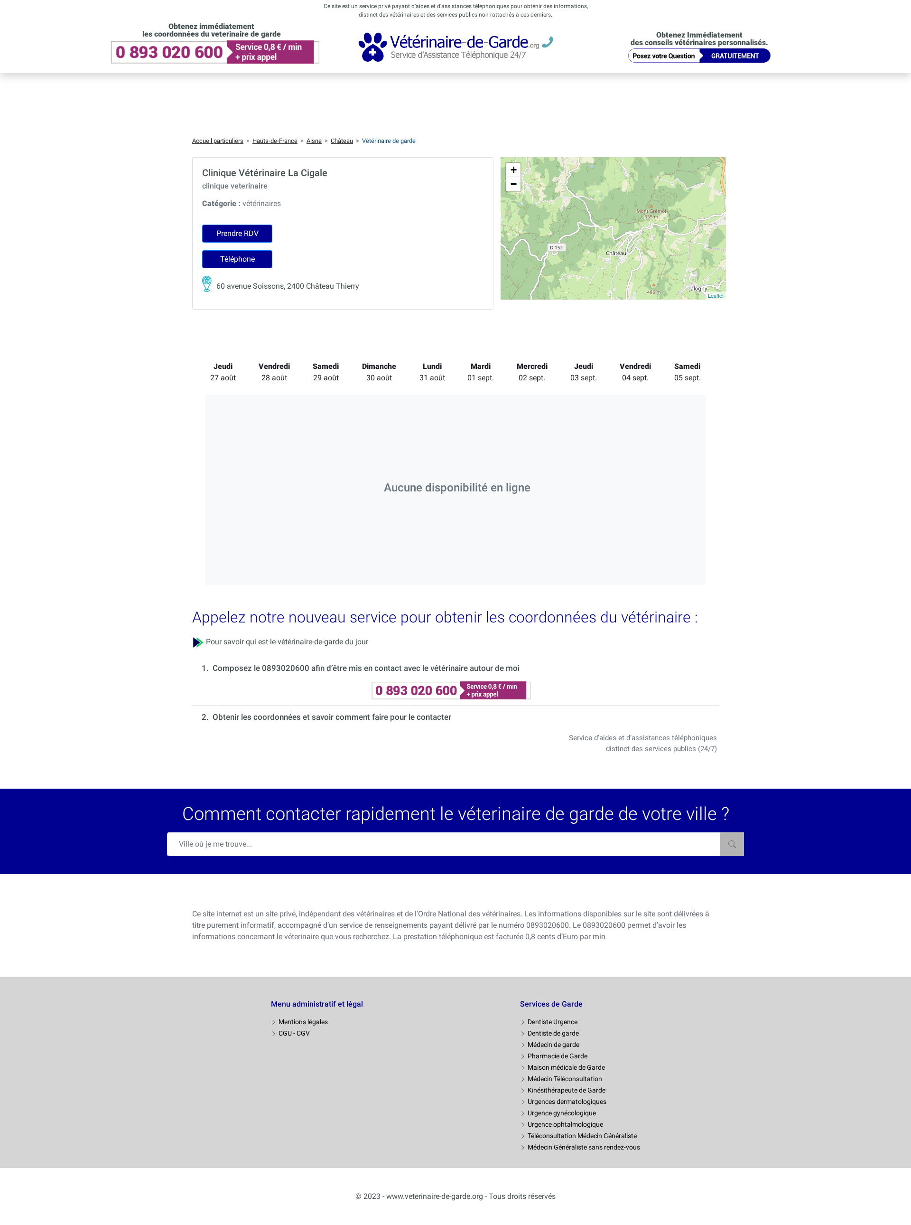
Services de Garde (551, 1003)
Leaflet (716, 295)
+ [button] (514, 170)
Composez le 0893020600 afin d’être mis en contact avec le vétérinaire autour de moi (366, 668)
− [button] (514, 184)
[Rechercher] (732, 844)
